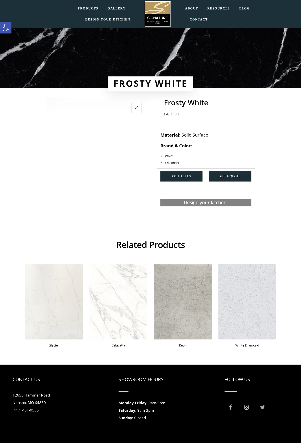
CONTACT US (181, 176)
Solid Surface (195, 135)
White (169, 156)
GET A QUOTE (230, 176)
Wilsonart (172, 163)
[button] (5, 27)
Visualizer (206, 219)
